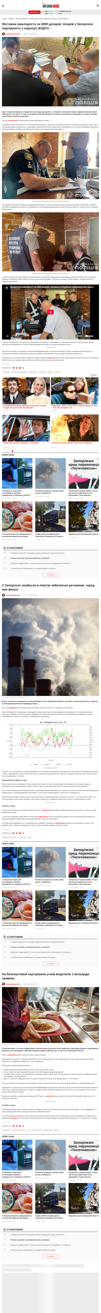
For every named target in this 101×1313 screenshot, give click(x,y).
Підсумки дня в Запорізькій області (83, 534)
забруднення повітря (9, 837)
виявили (45, 810)
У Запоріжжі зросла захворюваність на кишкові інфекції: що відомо (17, 535)
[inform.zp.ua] (50, 6)
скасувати (14, 1118)
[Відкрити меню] (3, 5)
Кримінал (11, 19)
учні (28, 1130)
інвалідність (33, 372)
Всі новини (50, 575)
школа (56, 1130)
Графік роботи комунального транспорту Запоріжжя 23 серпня (49, 535)
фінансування (37, 1130)
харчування (48, 1130)
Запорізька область (18, 1130)
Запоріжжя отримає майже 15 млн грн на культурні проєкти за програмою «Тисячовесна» (83, 493)
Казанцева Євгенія (13, 34)
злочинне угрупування (19, 372)
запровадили (60, 823)
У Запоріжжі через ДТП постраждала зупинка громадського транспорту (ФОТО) (16, 493)
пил (30, 837)
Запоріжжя (6, 372)
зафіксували (43, 817)
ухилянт (57, 372)
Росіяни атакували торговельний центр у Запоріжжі (49, 492)
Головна (4, 19)
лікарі (50, 372)
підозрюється (42, 351)
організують (43, 1087)
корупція (42, 372)
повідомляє (13, 120)
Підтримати (34, 12)
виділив (49, 1096)
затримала (50, 358)
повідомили (13, 708)
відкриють (89, 1109)
